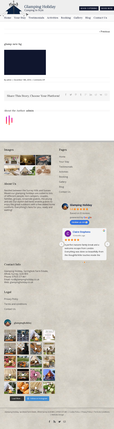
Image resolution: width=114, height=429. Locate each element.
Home (62, 156)
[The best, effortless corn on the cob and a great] (23, 388)
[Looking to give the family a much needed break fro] (49, 375)
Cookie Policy (74, 412)
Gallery (62, 181)
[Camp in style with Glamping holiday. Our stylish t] (10, 388)
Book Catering (89, 8)
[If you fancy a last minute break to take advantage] (36, 388)
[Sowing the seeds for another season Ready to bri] (23, 335)
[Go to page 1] (82, 262)
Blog (61, 186)
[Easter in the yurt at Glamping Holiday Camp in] (10, 335)
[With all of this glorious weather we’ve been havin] (23, 362)
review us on (78, 222)
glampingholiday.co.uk (21, 282)
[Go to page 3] (86, 262)
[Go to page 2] (84, 262)
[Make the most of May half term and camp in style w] (36, 362)
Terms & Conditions (102, 412)
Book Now (107, 8)
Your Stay (64, 161)
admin (9, 80)
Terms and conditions (15, 304)
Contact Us (64, 191)
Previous (105, 31)
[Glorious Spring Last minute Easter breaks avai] (49, 362)
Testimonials (66, 166)
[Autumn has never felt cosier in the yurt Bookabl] (23, 375)
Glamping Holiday (81, 205)
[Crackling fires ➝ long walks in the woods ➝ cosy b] (49, 349)
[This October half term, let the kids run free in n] (36, 349)
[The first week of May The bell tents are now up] (49, 388)
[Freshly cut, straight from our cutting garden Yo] (10, 362)
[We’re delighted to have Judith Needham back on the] (49, 335)
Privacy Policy (11, 299)
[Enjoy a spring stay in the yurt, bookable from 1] (10, 375)
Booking (63, 176)
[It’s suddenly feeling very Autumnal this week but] (36, 375)
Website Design (58, 415)
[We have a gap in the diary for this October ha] (23, 349)
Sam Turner (79, 231)
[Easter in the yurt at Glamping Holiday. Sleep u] (10, 349)
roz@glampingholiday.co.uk (25, 279)
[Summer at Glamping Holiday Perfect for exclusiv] (36, 335)
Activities (63, 171)
